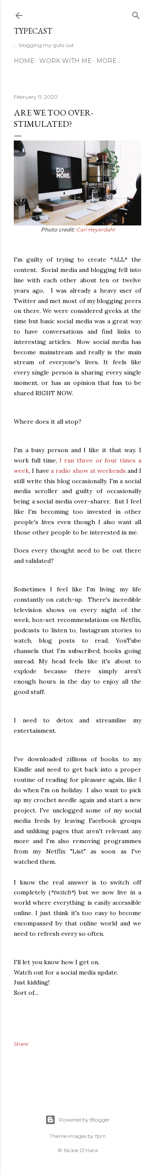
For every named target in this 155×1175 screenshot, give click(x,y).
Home (24, 61)
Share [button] (21, 1044)
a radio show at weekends (88, 471)
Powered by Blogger (84, 1119)
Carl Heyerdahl (95, 229)
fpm (100, 1136)
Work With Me (65, 61)
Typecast (33, 31)
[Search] (136, 13)
